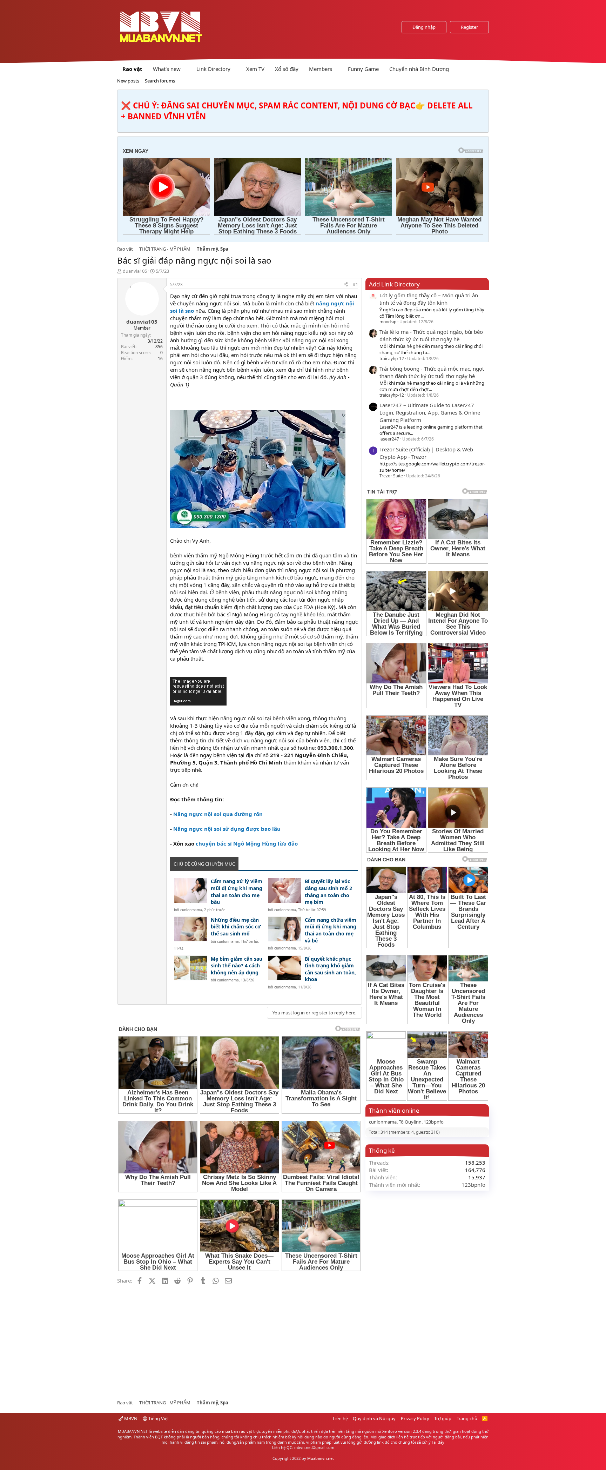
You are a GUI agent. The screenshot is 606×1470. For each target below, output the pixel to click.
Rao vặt (132, 68)
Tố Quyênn (410, 1122)
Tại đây (438, 1442)
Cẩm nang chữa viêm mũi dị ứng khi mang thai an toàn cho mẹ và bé (330, 930)
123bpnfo (434, 1122)
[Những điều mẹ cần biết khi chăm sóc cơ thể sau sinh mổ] (190, 928)
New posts (128, 81)
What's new (167, 68)
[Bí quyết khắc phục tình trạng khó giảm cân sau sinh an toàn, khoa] (284, 967)
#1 (355, 284)
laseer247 (389, 439)
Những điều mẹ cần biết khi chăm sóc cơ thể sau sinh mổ (236, 926)
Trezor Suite (391, 476)
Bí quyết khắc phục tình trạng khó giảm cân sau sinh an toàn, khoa (330, 969)
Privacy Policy (415, 1418)
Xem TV (255, 68)
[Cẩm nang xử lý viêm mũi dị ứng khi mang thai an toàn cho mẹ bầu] (190, 890)
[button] (186, 68)
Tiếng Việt (158, 1418)
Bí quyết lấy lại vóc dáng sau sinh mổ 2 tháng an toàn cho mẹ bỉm (328, 891)
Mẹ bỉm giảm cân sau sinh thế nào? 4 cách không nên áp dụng (236, 965)
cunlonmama (191, 909)
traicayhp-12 (391, 359)
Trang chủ (467, 1418)
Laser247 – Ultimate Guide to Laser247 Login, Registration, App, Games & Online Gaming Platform (429, 412)
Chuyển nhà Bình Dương (419, 68)
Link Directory (213, 68)
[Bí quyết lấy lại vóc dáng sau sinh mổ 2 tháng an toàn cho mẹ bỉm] (284, 890)
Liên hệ (340, 1418)
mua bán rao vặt (237, 1431)
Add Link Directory (394, 284)
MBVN (130, 1418)
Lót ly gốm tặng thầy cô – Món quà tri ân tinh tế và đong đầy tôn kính (428, 299)
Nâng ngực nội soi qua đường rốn (218, 813)
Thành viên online (394, 1110)
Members (320, 68)
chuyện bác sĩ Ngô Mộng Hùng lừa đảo (247, 843)
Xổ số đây (286, 68)
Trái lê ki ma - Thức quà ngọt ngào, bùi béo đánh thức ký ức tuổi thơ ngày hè (431, 335)
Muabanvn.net (320, 1458)
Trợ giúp (442, 1418)
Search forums (160, 81)
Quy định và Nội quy (374, 1418)
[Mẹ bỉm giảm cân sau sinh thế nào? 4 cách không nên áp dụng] (190, 967)
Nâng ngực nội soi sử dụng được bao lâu (227, 828)
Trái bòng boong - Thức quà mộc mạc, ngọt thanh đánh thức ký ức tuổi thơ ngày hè (431, 372)
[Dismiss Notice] (482, 97)
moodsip (387, 322)
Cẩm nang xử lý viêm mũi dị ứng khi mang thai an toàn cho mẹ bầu (236, 891)
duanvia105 (135, 271)
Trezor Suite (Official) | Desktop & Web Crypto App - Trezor (426, 453)
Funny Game (363, 68)
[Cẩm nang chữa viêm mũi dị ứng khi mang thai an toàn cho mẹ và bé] (284, 928)
